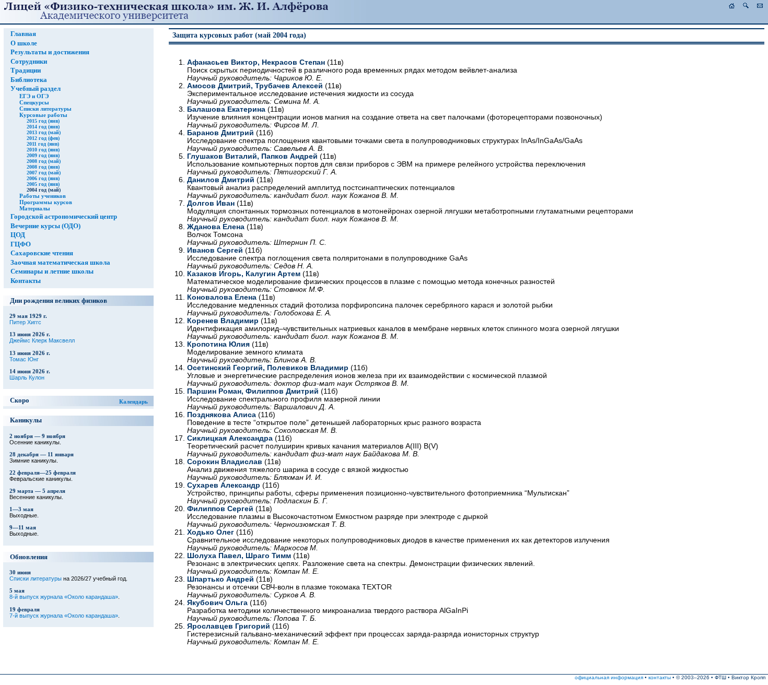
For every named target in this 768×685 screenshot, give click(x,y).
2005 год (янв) (43, 184)
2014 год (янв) (43, 126)
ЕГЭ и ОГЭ (34, 96)
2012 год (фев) (43, 138)
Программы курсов (45, 202)
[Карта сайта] (746, 6)
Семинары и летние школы (52, 271)
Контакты (25, 281)
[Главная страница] (732, 6)
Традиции (25, 70)
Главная (23, 34)
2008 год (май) (44, 161)
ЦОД (17, 235)
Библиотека (28, 80)
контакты (659, 677)
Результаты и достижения (49, 52)
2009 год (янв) (43, 155)
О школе (23, 43)
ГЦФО (20, 244)
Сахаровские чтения (41, 253)
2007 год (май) (44, 172)
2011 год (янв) (43, 144)
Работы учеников (42, 196)
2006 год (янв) (43, 178)
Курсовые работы (43, 115)
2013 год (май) (44, 132)
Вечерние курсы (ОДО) (45, 226)
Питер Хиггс (25, 322)
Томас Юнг (24, 359)
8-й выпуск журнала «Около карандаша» (63, 597)
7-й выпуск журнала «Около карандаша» (63, 615)
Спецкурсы (34, 102)
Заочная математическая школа (60, 262)
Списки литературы (45, 108)
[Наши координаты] (760, 6)
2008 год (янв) (43, 167)
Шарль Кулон (26, 377)
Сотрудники (28, 61)
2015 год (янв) (43, 121)
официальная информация (609, 677)
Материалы (34, 208)
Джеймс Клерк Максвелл (42, 340)
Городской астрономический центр (63, 216)
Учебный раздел (35, 88)
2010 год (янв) (43, 149)
